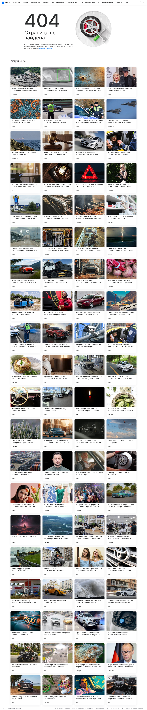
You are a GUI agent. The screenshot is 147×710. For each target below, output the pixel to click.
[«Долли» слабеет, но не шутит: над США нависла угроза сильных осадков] (89, 594)
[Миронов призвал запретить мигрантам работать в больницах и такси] (121, 338)
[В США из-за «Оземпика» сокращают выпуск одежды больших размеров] (57, 498)
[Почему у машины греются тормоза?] (121, 466)
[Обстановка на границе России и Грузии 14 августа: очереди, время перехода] (121, 306)
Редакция (67, 708)
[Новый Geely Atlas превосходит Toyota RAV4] (25, 690)
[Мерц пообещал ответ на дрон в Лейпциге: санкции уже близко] (121, 658)
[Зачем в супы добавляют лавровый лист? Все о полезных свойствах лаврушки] (121, 402)
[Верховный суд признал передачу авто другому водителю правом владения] (57, 178)
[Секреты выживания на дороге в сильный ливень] (57, 626)
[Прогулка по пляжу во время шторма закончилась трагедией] (121, 242)
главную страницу (45, 48)
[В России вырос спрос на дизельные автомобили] (121, 626)
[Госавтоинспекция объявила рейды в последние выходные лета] (25, 338)
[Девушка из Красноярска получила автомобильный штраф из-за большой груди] (57, 82)
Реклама (18, 708)
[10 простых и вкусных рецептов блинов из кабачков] (25, 370)
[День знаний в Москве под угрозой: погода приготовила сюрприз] (121, 178)
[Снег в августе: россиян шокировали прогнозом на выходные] (25, 434)
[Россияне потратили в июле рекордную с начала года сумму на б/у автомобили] (89, 690)
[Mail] (3, 2)
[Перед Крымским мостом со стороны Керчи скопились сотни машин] (25, 242)
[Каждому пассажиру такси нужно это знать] (57, 594)
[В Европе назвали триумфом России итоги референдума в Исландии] (89, 498)
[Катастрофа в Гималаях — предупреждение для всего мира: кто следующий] (25, 82)
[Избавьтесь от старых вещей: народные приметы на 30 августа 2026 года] (57, 242)
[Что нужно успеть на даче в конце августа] (57, 690)
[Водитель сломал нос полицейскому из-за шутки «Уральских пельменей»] (57, 114)
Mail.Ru (4, 708)
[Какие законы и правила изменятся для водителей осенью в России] (89, 274)
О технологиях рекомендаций (114, 708)
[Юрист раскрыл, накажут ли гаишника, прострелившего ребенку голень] (57, 146)
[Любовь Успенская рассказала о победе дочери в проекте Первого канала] (89, 562)
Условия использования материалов (83, 708)
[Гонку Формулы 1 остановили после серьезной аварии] (57, 658)
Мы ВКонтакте (59, 708)
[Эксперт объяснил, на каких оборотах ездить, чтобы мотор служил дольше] (89, 434)
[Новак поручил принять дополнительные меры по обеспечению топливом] (25, 562)
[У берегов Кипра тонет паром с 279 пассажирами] (25, 146)
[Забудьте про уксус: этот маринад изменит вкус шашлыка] (89, 210)
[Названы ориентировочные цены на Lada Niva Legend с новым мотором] (89, 370)
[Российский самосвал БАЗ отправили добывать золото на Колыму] (57, 274)
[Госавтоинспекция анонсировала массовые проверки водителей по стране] (89, 114)
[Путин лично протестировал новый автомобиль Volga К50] (89, 626)
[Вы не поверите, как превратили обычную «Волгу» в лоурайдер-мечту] (121, 498)
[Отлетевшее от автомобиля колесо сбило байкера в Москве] (89, 242)
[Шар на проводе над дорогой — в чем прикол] (121, 434)
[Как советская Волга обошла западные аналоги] (25, 402)
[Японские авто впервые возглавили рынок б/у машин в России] (121, 562)
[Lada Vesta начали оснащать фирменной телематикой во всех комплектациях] (121, 690)
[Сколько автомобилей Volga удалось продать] (57, 402)
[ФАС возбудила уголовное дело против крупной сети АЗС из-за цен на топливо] (25, 210)
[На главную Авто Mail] (7, 2)
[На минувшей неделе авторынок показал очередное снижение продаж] (89, 530)
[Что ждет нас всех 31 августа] (25, 530)
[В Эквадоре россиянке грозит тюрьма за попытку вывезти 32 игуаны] (89, 658)
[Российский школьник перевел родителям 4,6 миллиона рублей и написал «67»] (25, 178)
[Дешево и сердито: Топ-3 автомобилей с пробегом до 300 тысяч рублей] (121, 370)
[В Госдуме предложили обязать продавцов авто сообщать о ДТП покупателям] (57, 434)
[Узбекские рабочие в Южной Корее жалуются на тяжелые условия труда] (121, 530)
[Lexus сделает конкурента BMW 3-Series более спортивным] (121, 594)
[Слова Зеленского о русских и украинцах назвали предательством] (57, 466)
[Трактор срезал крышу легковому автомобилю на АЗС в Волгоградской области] (25, 594)
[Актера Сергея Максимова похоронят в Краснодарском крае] (89, 402)
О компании (11, 708)
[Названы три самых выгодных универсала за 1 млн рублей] (89, 306)
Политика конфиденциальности (134, 708)
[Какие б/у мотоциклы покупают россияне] (25, 658)
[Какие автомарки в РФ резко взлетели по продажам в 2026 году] (25, 274)
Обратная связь (99, 708)
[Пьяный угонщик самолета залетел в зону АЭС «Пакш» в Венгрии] (121, 114)
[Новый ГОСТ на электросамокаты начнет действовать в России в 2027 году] (57, 562)
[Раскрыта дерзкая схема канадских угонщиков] (25, 466)
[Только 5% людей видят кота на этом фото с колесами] (25, 114)
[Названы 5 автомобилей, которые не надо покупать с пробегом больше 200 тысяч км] (89, 146)
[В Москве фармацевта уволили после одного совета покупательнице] (121, 210)
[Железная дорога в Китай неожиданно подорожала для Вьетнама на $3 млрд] (57, 210)
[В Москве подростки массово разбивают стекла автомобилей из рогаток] (89, 82)
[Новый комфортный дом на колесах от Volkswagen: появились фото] (25, 306)
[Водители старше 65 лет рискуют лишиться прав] (89, 466)
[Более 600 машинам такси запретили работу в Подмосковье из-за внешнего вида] (25, 626)
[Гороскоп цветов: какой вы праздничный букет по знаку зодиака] (25, 498)
